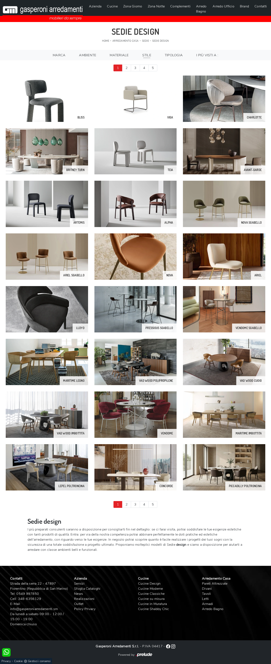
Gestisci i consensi (39, 661)
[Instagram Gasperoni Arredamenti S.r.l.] (173, 646)
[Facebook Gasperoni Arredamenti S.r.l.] (168, 646)
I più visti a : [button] (207, 55)
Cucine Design (149, 583)
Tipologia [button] (174, 55)
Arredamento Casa (125, 41)
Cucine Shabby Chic (153, 609)
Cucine (112, 6)
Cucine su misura (151, 598)
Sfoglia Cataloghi (87, 588)
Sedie (145, 41)
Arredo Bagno (201, 9)
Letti (205, 598)
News (78, 593)
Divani (207, 588)
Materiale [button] (119, 55)
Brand (244, 6)
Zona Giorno (132, 6)
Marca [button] (59, 55)
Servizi (79, 583)
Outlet (79, 604)
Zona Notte (156, 6)
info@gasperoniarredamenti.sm (34, 609)
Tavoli (206, 593)
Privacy (6, 661)
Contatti (260, 6)
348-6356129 (29, 598)
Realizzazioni (84, 598)
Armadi (207, 604)
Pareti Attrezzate (214, 583)
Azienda (95, 6)
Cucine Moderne (150, 588)
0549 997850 (27, 593)
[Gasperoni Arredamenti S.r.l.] (43, 10)
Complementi (180, 6)
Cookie (18, 661)
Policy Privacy (85, 609)
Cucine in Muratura (152, 604)
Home (105, 41)
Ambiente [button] (87, 55)
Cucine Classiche (151, 593)
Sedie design (160, 41)
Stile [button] (146, 55)
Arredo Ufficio (223, 6)
